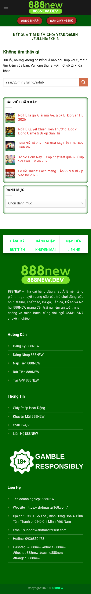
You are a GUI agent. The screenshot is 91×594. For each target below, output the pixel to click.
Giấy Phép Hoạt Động (29, 408)
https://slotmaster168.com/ (47, 507)
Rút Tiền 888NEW (26, 372)
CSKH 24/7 (21, 425)
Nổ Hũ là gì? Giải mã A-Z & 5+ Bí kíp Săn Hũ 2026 (50, 117)
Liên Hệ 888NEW (25, 434)
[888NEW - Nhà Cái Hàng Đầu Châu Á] (45, 7)
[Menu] (5, 7)
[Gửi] (83, 82)
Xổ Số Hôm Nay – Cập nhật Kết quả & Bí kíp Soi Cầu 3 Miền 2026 (51, 159)
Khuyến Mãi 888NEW (28, 417)
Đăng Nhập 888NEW (28, 355)
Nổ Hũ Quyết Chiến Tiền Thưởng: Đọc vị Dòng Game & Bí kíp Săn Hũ (47, 131)
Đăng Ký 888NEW (26, 346)
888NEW (57, 588)
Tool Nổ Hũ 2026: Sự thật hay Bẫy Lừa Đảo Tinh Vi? (50, 145)
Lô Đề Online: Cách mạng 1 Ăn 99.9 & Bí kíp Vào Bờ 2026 (50, 173)
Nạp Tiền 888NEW (26, 363)
